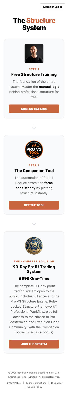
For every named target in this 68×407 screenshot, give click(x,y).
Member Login (52, 6)
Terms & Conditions (36, 382)
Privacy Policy (13, 382)
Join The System (34, 344)
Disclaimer (56, 382)
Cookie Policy (34, 386)
